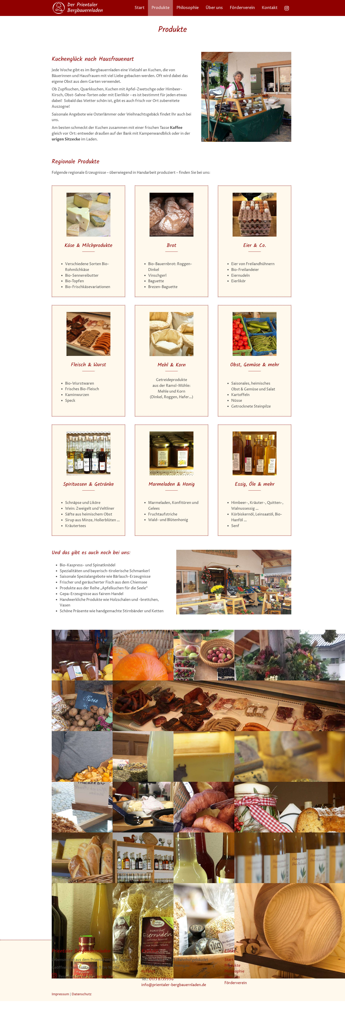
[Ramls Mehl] (171, 313)
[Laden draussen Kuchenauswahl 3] (246, 53)
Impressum (60, 994)
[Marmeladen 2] (171, 433)
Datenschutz (81, 994)
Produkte (232, 965)
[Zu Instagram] (286, 8)
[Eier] (255, 194)
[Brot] (171, 194)
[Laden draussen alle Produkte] (233, 551)
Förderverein (235, 982)
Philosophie (234, 971)
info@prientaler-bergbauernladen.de (173, 984)
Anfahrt (148, 971)
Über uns (232, 977)
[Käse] (88, 194)
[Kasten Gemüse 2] (255, 313)
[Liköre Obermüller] (88, 433)
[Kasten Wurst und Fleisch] (88, 313)
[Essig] (255, 433)
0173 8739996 (161, 979)
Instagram (104, 976)
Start (228, 959)
